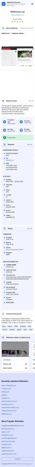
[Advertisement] (17, 40)
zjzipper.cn (6, 398)
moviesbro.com (7, 435)
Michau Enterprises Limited (14, 249)
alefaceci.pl (25, 108)
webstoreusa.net (8, 451)
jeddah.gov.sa (6, 414)
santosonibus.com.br (9, 401)
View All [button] (31, 101)
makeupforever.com (9, 411)
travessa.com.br (7, 404)
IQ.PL (7, 155)
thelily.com (5, 392)
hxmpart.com (6, 444)
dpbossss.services (8, 441)
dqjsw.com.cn (6, 448)
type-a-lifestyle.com (9, 385)
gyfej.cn (4, 395)
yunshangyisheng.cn (9, 438)
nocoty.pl (6, 360)
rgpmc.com (6, 432)
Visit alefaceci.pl (17, 15)
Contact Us (17, 459)
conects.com (6, 389)
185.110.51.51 (9, 160)
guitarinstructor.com (9, 454)
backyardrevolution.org (10, 407)
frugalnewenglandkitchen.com (13, 426)
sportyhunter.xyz (8, 429)
